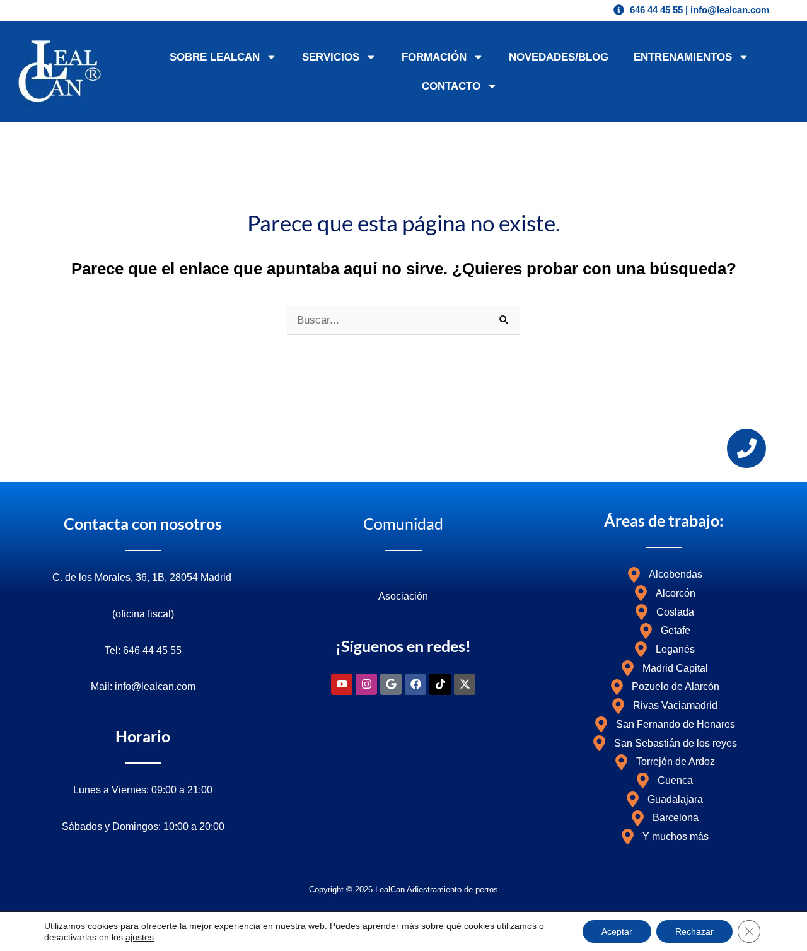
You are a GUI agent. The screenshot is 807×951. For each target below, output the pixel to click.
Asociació (400, 596)
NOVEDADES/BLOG (558, 57)
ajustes (139, 937)
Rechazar (694, 931)
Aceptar (616, 931)
